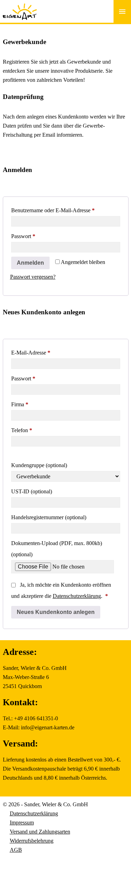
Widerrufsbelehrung (31, 841)
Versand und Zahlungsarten (40, 832)
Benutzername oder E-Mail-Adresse (65, 210)
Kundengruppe (39, 465)
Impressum (22, 822)
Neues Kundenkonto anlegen (56, 612)
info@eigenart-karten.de (47, 727)
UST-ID (31, 491)
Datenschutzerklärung (77, 596)
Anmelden (30, 263)
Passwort (36, 236)
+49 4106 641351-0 (36, 718)
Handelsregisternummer (48, 517)
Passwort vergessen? (33, 277)
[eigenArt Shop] (20, 7)
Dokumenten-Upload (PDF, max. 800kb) (56, 548)
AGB (16, 850)
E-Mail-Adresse (44, 352)
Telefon (21, 430)
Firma (19, 404)
